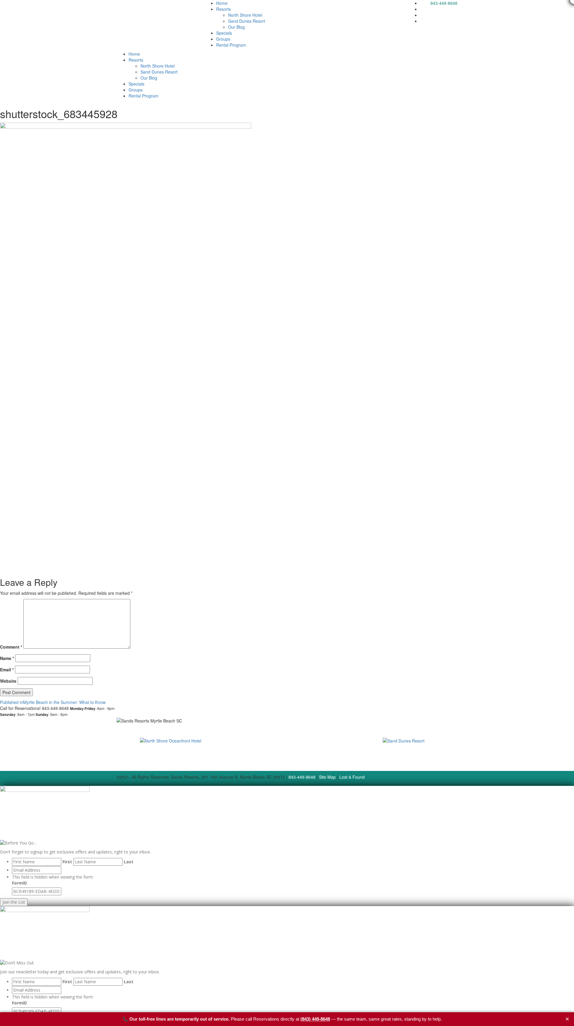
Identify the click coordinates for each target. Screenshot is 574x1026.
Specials (224, 33)
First (67, 862)
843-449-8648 (443, 3)
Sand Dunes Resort (246, 21)
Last (128, 862)
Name (7, 658)
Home (222, 3)
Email (7, 670)
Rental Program (231, 45)
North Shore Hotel (245, 15)
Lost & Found (352, 777)
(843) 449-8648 (315, 1019)
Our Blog (236, 27)
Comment (11, 647)
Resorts (223, 9)
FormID (19, 883)
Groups (223, 39)
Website (8, 681)
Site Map (327, 777)
